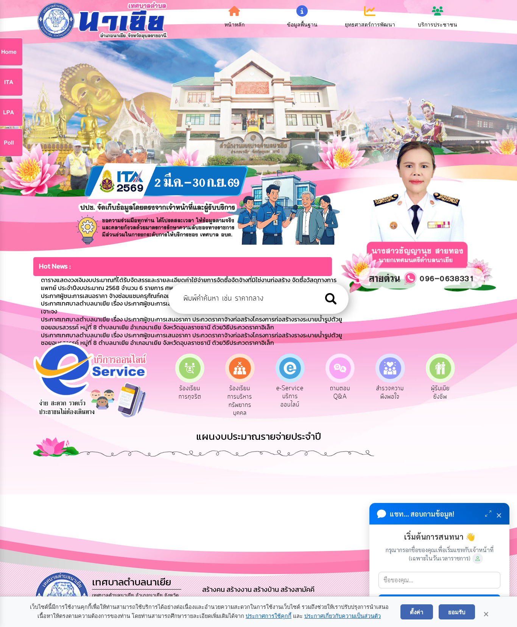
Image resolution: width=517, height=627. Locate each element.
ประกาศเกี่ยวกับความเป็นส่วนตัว (342, 616)
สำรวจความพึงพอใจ (390, 392)
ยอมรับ (457, 612)
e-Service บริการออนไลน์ (290, 396)
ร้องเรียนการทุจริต (190, 392)
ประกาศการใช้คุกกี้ (268, 616)
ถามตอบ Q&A (340, 392)
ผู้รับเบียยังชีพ (440, 392)
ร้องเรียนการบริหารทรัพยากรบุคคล (239, 400)
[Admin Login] (477, 558)
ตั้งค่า (417, 612)
